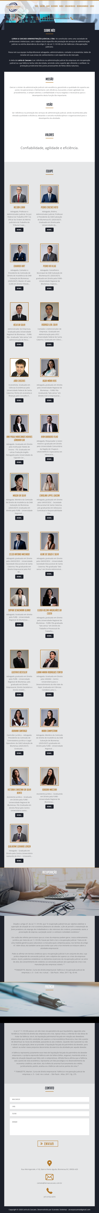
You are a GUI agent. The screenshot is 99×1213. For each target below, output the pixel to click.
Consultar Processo (70, 6)
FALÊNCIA (61, 6)
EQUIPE (48, 6)
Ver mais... (19, 230)
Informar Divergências (82, 6)
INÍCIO (36, 6)
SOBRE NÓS (42, 6)
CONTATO (92, 6)
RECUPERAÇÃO (54, 6)
